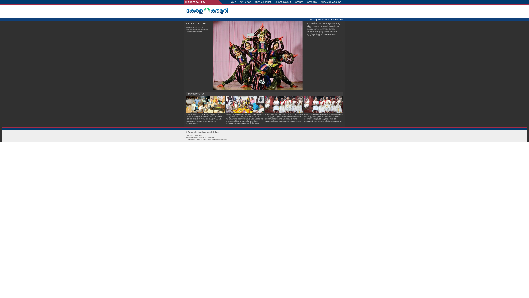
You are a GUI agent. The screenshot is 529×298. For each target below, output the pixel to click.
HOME (233, 2)
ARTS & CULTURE (263, 2)
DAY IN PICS (245, 2)
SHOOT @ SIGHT (283, 2)
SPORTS (299, 2)
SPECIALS (312, 2)
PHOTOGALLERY (196, 2)
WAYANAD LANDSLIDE (331, 2)
